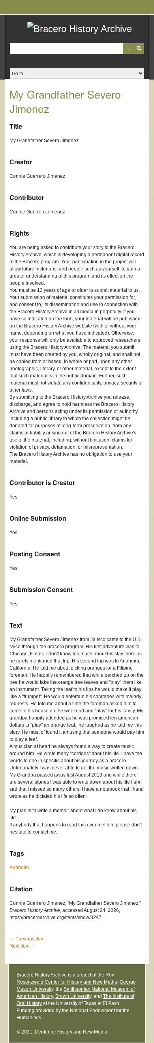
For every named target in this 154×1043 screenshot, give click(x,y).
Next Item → (22, 946)
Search (138, 48)
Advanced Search (128, 48)
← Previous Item (27, 939)
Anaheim (19, 867)
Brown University (73, 996)
